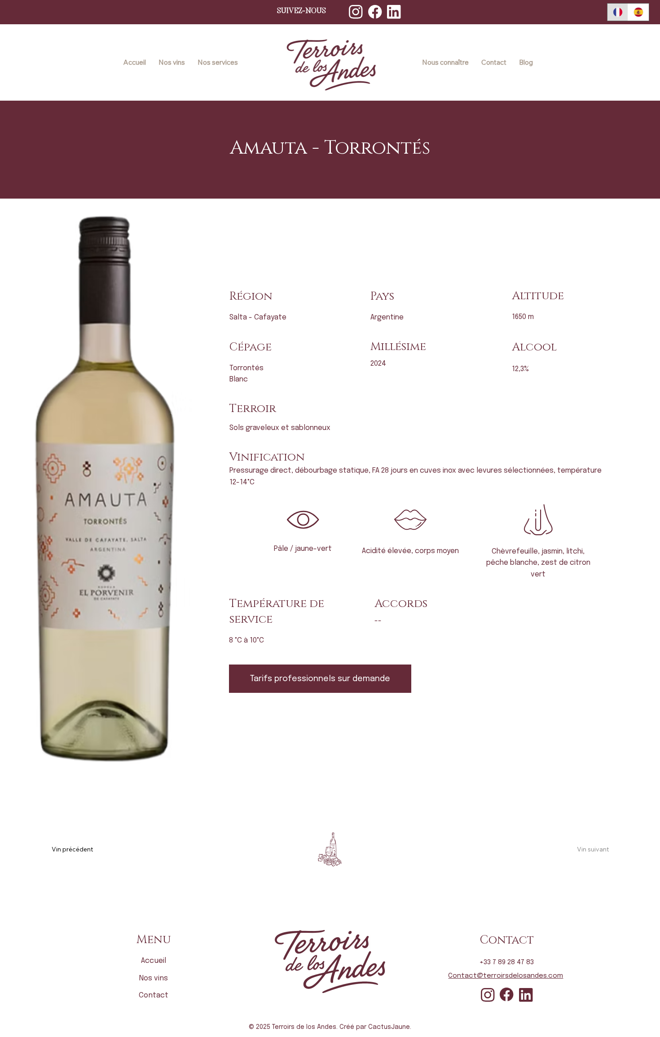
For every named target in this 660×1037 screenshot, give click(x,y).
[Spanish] (638, 12)
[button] (320, 679)
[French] (617, 12)
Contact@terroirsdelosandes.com (505, 975)
